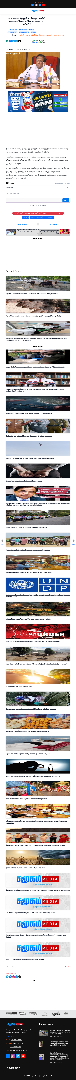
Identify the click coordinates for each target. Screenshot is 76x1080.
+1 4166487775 (16, 1040)
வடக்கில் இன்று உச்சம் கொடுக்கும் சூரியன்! (19, 686)
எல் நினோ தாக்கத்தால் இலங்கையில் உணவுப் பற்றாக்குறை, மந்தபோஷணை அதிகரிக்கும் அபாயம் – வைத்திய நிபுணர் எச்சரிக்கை (36, 390)
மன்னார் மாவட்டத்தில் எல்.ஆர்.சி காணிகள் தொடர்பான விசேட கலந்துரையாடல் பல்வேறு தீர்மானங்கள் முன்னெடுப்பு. (36, 822)
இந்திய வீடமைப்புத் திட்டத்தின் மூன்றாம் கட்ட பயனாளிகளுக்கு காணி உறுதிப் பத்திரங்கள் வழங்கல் (35, 845)
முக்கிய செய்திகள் (22, 224)
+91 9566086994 (15, 1047)
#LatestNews (13, 29)
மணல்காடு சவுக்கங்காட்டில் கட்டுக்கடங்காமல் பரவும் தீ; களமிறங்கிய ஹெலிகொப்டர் (31, 458)
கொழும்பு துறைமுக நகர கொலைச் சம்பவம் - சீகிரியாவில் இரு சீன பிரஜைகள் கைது (31, 709)
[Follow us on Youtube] (19, 976)
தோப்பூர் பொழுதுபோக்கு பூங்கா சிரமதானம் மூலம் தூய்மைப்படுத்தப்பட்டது (28, 550)
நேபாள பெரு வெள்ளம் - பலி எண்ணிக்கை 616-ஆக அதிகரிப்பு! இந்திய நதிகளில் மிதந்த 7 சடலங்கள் (36, 664)
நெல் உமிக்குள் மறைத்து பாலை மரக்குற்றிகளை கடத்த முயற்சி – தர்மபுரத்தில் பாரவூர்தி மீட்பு (33, 316)
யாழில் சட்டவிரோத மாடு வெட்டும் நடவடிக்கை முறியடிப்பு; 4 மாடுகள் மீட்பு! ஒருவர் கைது (32, 293)
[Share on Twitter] (13, 41)
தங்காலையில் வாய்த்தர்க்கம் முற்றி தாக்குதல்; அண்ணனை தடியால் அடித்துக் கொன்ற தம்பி (33, 641)
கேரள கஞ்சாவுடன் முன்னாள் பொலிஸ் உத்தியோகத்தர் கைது (24, 481)
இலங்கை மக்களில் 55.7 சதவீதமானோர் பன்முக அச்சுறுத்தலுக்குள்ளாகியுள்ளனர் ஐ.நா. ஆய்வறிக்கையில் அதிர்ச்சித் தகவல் (38, 595)
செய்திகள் (21, 35)
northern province (12, 32)
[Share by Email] (19, 41)
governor (33, 32)
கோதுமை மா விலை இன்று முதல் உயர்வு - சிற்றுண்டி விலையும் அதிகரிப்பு (27, 731)
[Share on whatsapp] (7, 41)
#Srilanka (31, 29)
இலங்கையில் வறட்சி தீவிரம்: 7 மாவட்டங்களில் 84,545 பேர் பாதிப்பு (25, 868)
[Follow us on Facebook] (10, 976)
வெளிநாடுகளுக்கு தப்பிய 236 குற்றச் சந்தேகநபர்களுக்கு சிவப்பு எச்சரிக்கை (29, 436)
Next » (67, 966)
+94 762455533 (17, 1043)
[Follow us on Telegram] (7, 976)
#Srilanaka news (23, 29)
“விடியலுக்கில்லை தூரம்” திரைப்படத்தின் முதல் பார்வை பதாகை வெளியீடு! (28, 619)
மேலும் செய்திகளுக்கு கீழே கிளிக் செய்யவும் (30, 213)
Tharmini (9, 50)
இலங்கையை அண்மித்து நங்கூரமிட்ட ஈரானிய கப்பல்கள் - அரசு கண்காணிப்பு (29, 413)
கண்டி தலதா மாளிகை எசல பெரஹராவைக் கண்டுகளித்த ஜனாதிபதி (27, 799)
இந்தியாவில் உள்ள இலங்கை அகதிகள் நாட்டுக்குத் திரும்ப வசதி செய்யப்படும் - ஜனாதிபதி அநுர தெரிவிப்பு (38, 890)
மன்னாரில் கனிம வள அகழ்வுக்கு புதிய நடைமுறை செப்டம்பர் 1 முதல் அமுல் (29, 572)
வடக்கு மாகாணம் (59, 35)
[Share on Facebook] (10, 41)
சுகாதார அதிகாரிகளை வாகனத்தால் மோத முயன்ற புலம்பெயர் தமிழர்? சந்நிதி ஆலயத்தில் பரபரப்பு (35, 367)
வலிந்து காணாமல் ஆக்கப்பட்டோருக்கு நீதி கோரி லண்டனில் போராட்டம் (27, 527)
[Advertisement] (38, 131)
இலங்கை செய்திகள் (32, 35)
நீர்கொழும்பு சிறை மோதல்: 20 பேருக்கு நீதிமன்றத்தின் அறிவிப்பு (25, 959)
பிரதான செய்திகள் (46, 35)
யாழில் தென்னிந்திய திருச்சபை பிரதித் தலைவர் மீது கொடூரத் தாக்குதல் (28, 754)
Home (14, 35)
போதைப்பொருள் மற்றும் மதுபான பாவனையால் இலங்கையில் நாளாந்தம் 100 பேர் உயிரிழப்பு (33, 776)
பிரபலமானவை (53, 224)
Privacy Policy (10, 1036)
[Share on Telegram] (16, 41)
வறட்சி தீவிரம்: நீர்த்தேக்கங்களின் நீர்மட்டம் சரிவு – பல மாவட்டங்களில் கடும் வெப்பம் (31, 913)
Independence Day (24, 32)
